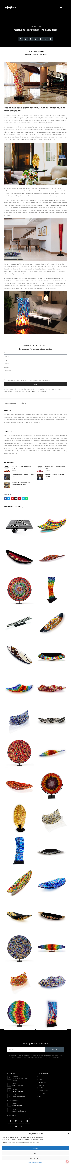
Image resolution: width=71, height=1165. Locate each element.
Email (5, 360)
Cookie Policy (31, 1162)
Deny (35, 1153)
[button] (68, 1134)
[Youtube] (12, 498)
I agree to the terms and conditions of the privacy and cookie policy (28, 380)
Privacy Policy (38, 1162)
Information (34, 26)
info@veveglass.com (18, 1097)
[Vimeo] (23, 498)
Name (6, 353)
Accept (35, 1148)
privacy (8, 391)
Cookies (41, 1080)
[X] (10, 1120)
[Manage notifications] (67, 1161)
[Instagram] (16, 498)
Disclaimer (41, 1085)
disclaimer (43, 391)
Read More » (14, 470)
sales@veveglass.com (19, 1111)
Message (6, 367)
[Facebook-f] (5, 498)
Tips (40, 26)
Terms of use (42, 1082)
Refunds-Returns (43, 1091)
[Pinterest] (19, 498)
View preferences (35, 1158)
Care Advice (42, 1093)
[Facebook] (15, 1120)
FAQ (40, 1096)
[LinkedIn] (27, 1120)
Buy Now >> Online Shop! (13, 1036)
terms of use (30, 391)
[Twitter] (8, 498)
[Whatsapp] (26, 498)
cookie (16, 391)
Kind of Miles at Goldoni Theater (23, 474)
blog (38, 420)
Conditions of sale (44, 1088)
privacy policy (37, 1057)
